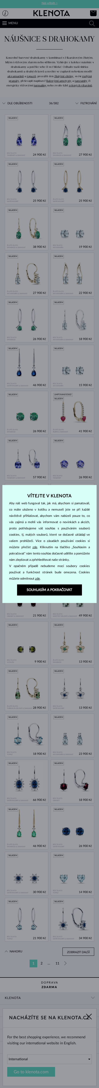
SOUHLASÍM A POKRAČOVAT (49, 590)
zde (34, 547)
